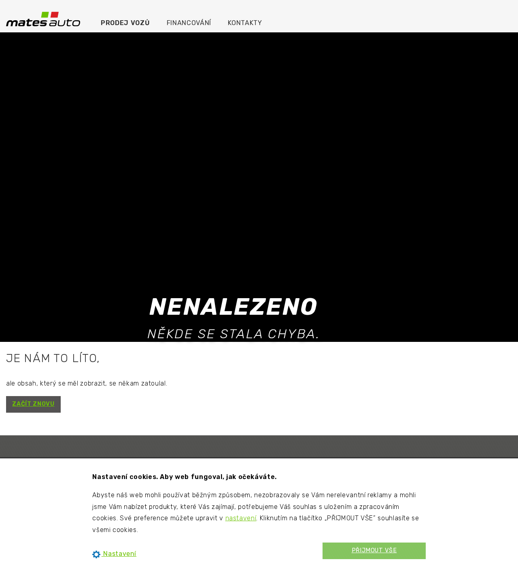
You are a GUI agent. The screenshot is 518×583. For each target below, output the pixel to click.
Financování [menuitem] (189, 23)
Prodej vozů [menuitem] (125, 23)
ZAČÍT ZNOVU (33, 404)
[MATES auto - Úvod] (43, 18)
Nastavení (119, 554)
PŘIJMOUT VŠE (374, 550)
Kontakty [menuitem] (245, 23)
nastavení (241, 518)
